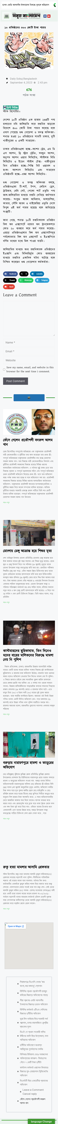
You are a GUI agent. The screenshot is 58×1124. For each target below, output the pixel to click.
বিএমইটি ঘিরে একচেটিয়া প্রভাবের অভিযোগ (34, 1082)
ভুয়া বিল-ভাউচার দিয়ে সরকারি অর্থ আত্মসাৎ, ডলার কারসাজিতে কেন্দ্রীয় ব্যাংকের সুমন (34, 1022)
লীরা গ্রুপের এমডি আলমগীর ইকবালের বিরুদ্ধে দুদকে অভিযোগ (34, 1002)
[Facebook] (45, 16)
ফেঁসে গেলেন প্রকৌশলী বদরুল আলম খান (28, 442)
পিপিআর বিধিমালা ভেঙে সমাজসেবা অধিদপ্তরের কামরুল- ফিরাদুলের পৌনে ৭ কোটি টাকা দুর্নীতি (34, 1058)
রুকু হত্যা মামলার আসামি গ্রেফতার (26, 867)
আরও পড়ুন (6, 502)
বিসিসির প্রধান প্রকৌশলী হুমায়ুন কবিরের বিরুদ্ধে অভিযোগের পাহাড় (34, 993)
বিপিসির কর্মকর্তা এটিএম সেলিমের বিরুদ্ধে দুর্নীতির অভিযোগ (33, 1011)
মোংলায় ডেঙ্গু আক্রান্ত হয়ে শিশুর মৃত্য (27, 551)
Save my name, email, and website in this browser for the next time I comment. (30, 369)
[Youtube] (48, 16)
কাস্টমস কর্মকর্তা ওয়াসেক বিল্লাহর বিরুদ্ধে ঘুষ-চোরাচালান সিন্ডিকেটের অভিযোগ (34, 1071)
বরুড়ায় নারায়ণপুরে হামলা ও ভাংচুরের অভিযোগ (28, 765)
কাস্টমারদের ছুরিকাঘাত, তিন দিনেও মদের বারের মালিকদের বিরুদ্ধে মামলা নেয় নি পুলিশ (28, 655)
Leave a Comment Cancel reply (33, 1091)
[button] (6, 15)
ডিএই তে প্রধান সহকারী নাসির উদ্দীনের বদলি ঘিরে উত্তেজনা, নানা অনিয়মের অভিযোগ (34, 1035)
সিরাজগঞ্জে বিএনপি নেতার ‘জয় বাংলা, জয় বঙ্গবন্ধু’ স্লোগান (32, 983)
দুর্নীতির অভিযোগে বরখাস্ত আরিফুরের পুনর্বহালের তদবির (31, 1047)
